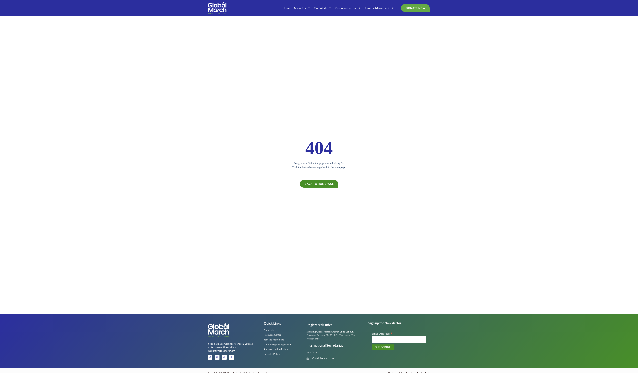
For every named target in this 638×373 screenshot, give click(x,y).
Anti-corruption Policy (276, 349)
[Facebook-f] (210, 357)
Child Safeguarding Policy (277, 344)
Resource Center (345, 8)
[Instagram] (224, 357)
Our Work (320, 8)
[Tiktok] (231, 357)
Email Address (382, 333)
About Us (300, 8)
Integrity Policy (272, 354)
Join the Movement (376, 8)
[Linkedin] (217, 357)
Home (286, 8)
